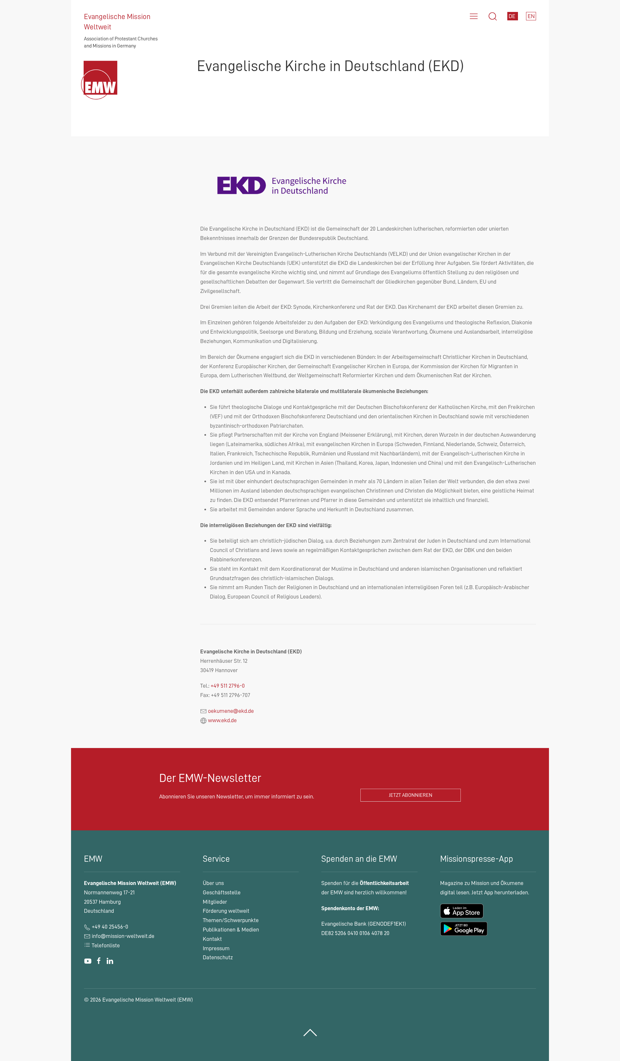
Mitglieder (215, 902)
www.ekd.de (222, 720)
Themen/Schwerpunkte (231, 920)
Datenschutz (218, 957)
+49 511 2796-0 (228, 686)
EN (531, 16)
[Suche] (493, 16)
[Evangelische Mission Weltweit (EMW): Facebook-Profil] (99, 961)
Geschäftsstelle (222, 892)
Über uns (213, 883)
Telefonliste (105, 945)
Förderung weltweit (226, 911)
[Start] (101, 88)
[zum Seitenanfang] (310, 1032)
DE (513, 16)
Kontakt (212, 939)
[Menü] (474, 16)
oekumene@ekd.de (231, 711)
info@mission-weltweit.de (123, 936)
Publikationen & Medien (231, 929)
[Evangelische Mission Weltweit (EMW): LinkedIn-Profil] (110, 961)
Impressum (216, 948)
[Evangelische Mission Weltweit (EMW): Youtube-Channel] (88, 961)
